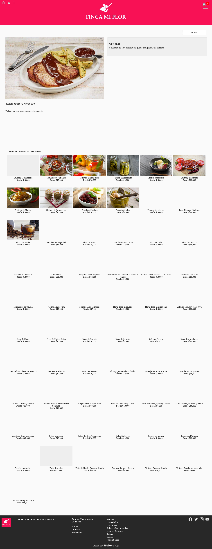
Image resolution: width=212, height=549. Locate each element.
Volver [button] (194, 32)
